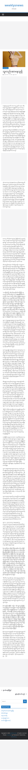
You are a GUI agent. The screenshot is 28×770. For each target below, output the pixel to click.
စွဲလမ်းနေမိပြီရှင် (7, 690)
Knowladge (5, 68)
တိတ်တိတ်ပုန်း (4, 713)
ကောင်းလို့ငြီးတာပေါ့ (5, 720)
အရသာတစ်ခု (4, 715)
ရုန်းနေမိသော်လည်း (20, 694)
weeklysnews (14, 5)
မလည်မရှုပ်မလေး (5, 718)
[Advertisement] (14, 35)
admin (15, 74)
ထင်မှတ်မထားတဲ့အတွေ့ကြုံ (7, 710)
